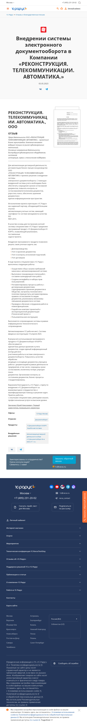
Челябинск (10, 647)
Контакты (10, 598)
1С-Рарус (9, 15)
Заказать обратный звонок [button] (64, 459)
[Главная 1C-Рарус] (32, 9)
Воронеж (10, 620)
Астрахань (34, 616)
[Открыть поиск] (58, 8)
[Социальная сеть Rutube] (62, 487)
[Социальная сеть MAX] (73, 487)
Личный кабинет (17, 520)
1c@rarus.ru (60, 466)
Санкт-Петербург (37, 643)
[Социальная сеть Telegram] (68, 487)
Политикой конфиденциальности (32, 715)
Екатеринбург (36, 620)
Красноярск (11, 629)
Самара (9, 643)
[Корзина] (61, 8)
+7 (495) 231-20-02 (69, 2)
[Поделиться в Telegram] (46, 90)
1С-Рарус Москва (42, 414)
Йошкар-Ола (11, 625)
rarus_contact (64, 498)
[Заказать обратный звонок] (79, 2)
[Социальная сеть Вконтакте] (51, 487)
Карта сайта (11, 605)
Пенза (32, 634)
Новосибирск (12, 634)
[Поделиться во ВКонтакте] (41, 90)
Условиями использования (25, 691)
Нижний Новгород (38, 629)
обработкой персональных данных (24, 697)
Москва (9, 616)
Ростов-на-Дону (12, 638)
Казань (33, 625)
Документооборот (41, 420)
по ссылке (21, 705)
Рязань (33, 638)
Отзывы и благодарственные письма (30, 15)
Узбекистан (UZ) (57, 624)
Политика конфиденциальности (26, 665)
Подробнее (45, 720)
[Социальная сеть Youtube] (57, 487)
